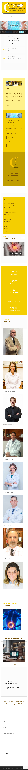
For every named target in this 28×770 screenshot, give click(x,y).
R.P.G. (5, 226)
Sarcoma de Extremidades (10, 212)
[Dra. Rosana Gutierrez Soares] (13, 575)
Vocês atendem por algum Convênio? (12, 688)
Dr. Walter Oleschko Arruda (8, 557)
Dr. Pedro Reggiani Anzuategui (9, 457)
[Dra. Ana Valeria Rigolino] (13, 476)
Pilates (6, 228)
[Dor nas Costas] (12, 619)
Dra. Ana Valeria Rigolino (8, 490)
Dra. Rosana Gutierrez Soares (9, 590)
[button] (6, 32)
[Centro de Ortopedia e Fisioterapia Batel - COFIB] (14, 7)
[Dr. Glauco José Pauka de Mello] (13, 341)
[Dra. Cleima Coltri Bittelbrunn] (13, 375)
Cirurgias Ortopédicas (9, 205)
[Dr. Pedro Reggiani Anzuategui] (13, 443)
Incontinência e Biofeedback (11, 217)
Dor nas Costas (6, 630)
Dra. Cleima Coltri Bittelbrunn (9, 389)
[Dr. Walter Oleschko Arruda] (13, 542)
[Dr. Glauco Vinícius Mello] (13, 409)
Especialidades (10, 200)
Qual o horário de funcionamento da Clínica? (12, 682)
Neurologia (7, 221)
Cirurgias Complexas (9, 203)
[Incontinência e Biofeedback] (14, 249)
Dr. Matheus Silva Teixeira (8, 523)
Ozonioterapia (7, 224)
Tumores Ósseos (8, 207)
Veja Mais (6, 231)
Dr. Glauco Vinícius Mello (8, 426)
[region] (14, 27)
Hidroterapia (7, 219)
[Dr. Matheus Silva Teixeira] (13, 509)
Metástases (7, 210)
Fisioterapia (7, 214)
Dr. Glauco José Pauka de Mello (9, 356)
